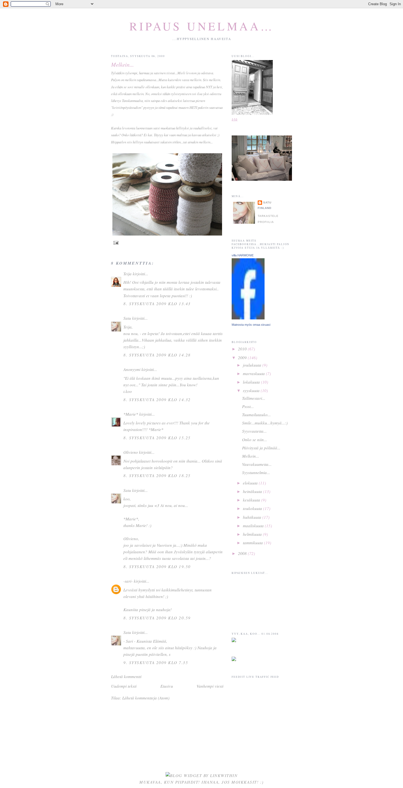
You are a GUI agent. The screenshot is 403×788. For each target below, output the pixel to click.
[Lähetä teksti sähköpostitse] (115, 242)
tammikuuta (253, 542)
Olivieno (130, 452)
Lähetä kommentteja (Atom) (145, 698)
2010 (243, 349)
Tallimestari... (253, 398)
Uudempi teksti (124, 686)
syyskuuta (252, 390)
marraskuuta (254, 373)
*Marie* (130, 414)
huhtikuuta (252, 517)
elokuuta (251, 483)
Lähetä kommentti (126, 676)
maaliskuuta (254, 525)
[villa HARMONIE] (248, 318)
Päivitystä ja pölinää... (261, 447)
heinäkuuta (253, 491)
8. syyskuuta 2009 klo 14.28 (157, 355)
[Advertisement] (259, 720)
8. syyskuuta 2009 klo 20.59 (157, 617)
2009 (243, 357)
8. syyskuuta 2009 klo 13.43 (157, 303)
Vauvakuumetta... (257, 464)
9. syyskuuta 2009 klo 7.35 (155, 662)
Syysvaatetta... (254, 431)
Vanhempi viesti (210, 686)
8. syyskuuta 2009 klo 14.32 (157, 399)
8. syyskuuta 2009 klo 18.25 (157, 475)
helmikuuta (253, 534)
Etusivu (166, 686)
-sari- (128, 581)
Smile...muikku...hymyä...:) (265, 423)
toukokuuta (253, 508)
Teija (127, 273)
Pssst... (248, 406)
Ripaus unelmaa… (201, 26)
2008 (243, 553)
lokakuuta (252, 382)
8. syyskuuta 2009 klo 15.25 (157, 437)
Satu (127, 318)
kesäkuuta (252, 500)
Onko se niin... (254, 439)
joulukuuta (252, 365)
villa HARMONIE (243, 255)
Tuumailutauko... (256, 414)
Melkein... (122, 64)
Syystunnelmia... (256, 472)
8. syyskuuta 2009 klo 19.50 (157, 566)
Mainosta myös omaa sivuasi (251, 324)
